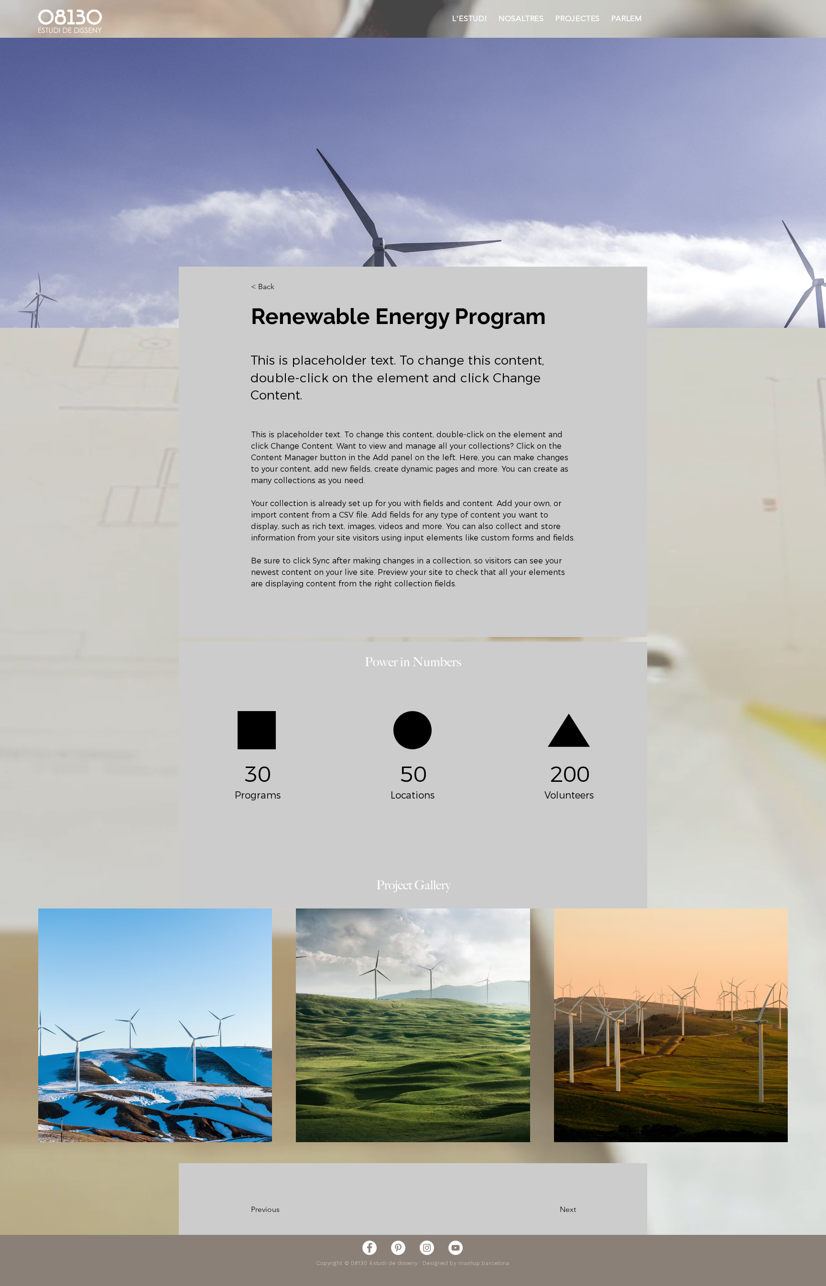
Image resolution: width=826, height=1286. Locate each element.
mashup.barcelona (484, 1263)
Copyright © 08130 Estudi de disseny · (369, 1263)
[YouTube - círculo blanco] (455, 1248)
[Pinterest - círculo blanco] (398, 1248)
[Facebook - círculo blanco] (369, 1248)
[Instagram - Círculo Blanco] (427, 1248)
